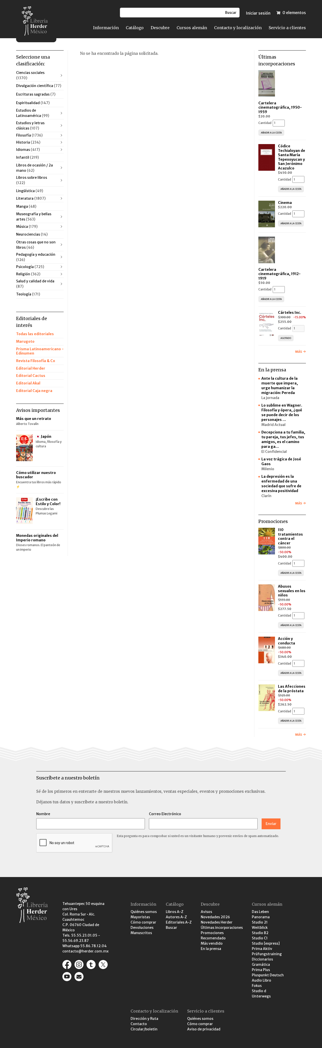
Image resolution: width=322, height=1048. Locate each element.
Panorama (261, 917)
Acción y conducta (287, 640)
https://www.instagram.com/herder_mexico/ (79, 964)
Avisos (206, 911)
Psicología (30, 267)
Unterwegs (261, 996)
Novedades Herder (216, 922)
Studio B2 (260, 933)
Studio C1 (260, 938)
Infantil (27, 157)
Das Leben (260, 911)
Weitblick (260, 927)
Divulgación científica (38, 85)
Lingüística (29, 191)
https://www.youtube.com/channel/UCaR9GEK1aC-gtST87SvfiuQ (66, 976)
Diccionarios (262, 959)
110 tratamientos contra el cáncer (290, 536)
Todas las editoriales (35, 334)
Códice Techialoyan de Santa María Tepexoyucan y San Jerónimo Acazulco (291, 157)
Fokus (257, 985)
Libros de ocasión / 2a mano (34, 168)
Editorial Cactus (30, 375)
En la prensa (211, 948)
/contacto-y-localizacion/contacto (79, 976)
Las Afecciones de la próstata (291, 688)
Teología (28, 294)
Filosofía (29, 135)
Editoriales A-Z (179, 922)
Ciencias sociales (30, 75)
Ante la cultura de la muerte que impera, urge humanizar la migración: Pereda (279, 385)
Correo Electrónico (165, 814)
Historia (28, 142)
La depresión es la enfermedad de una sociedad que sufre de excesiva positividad (281, 483)
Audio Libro (261, 980)
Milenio (267, 469)
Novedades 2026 (215, 917)
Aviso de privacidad (203, 1029)
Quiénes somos (144, 911)
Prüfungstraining (267, 954)
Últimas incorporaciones (222, 927)
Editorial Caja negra (34, 390)
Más (298, 352)
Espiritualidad (33, 103)
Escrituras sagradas (35, 94)
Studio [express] (266, 943)
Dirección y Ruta (144, 1018)
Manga (26, 206)
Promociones (212, 933)
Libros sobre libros (31, 180)
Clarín (266, 496)
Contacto (139, 1024)
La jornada (270, 398)
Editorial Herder (30, 368)
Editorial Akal (28, 383)
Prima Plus (261, 970)
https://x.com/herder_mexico (103, 964)
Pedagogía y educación (35, 257)
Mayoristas (140, 917)
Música (26, 226)
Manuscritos (141, 933)
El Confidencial (274, 451)
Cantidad (264, 123)
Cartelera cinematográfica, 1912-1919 (279, 274)
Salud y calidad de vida (35, 284)
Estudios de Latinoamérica (32, 113)
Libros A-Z (174, 911)
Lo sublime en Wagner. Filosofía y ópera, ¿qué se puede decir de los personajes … (281, 412)
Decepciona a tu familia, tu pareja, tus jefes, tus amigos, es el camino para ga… (283, 439)
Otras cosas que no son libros (36, 245)
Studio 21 (260, 922)
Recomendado (213, 938)
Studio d (259, 991)
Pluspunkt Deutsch (268, 975)
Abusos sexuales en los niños (291, 590)
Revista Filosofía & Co (35, 361)
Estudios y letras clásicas (30, 125)
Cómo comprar (143, 922)
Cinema (285, 202)
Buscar (171, 927)
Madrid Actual (273, 424)
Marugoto (25, 341)
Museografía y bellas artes (33, 217)
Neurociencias (32, 234)
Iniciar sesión (258, 13)
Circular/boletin (144, 1029)
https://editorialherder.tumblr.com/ (91, 964)
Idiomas (28, 149)
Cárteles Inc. (289, 312)
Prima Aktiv (262, 948)
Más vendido (212, 943)
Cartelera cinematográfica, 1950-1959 (280, 107)
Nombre (43, 814)
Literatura (31, 198)
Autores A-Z (176, 917)
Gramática (261, 964)
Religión (28, 274)
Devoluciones (142, 927)
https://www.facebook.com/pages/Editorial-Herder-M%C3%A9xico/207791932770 (66, 964)
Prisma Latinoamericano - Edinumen (40, 351)
